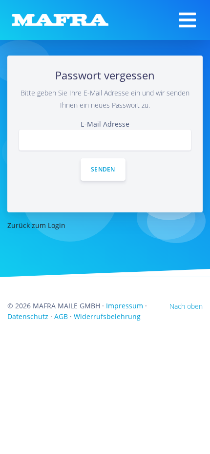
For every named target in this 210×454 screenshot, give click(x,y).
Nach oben (186, 306)
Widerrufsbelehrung (107, 316)
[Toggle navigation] (187, 20)
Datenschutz (27, 316)
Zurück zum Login (36, 225)
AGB (61, 316)
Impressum (124, 305)
